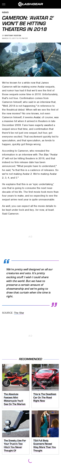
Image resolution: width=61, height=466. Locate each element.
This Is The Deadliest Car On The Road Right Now (44, 397)
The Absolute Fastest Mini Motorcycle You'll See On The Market (14, 399)
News (5, 13)
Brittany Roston (13, 35)
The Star (19, 312)
